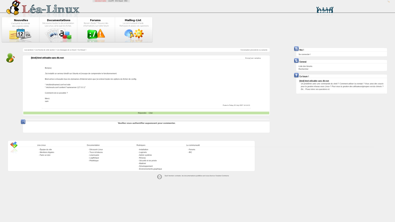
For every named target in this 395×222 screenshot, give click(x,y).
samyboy (257, 58)
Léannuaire (94, 155)
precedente (254, 50)
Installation (143, 149)
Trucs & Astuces (96, 152)
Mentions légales (47, 152)
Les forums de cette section (45, 50)
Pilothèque (94, 161)
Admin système (145, 155)
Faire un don (45, 155)
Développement (146, 166)
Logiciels (143, 152)
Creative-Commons (222, 176)
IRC (190, 152)
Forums (192, 149)
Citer (151, 113)
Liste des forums (305, 66)
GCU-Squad (119, 1)
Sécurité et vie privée (148, 161)
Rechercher (303, 69)
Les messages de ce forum (66, 50)
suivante (264, 50)
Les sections (28, 50)
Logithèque (94, 158)
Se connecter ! (305, 54)
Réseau (142, 158)
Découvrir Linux (96, 149)
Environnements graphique (150, 169)
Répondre (142, 113)
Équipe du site (46, 149)
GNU (125, 1)
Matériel (142, 163)
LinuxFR (111, 1)
